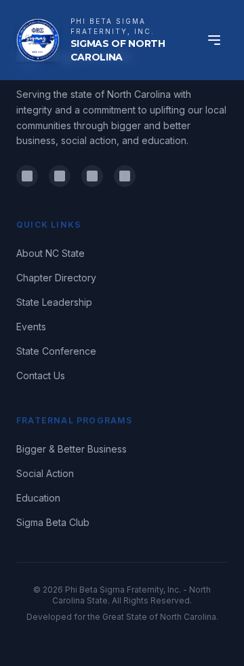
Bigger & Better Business (71, 449)
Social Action (45, 473)
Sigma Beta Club (52, 522)
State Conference (56, 351)
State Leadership (54, 302)
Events (31, 326)
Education (38, 498)
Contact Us (40, 375)
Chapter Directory (56, 277)
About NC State (50, 253)
